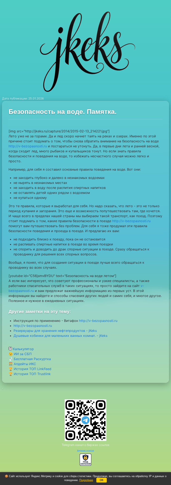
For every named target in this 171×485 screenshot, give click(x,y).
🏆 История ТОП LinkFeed (30, 369)
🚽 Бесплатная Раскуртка (30, 359)
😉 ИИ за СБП (20, 354)
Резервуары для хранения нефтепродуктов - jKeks (55, 331)
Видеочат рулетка (85, 450)
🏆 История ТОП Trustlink (30, 374)
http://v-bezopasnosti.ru (28, 146)
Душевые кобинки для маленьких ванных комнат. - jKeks (60, 336)
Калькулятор (23, 349)
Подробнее (86, 480)
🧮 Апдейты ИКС (22, 364)
